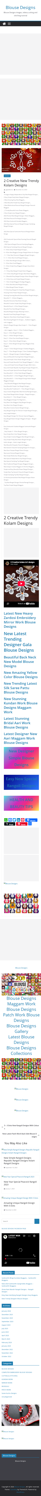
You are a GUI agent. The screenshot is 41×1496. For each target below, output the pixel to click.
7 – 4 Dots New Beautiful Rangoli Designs (16, 284)
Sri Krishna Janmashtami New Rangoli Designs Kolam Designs (19, 479)
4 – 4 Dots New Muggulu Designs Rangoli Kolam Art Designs (21, 252)
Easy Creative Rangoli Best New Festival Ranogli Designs (20, 392)
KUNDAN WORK (7, 1379)
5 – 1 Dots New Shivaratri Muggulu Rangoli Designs (19, 255)
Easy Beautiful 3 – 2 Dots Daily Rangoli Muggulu (18, 373)
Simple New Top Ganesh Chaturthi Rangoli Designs (19, 472)
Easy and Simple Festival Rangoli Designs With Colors (20, 365)
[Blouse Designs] (4, 23)
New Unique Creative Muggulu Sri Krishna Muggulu (19, 467)
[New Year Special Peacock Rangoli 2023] (18, 1177)
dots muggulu (9, 330)
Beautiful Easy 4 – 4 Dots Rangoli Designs (16, 306)
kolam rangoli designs (19, 442)
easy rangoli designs (10, 413)
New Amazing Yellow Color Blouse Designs (21, 674)
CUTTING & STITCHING (9, 1376)
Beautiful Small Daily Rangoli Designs (15, 314)
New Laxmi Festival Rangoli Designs (14, 453)
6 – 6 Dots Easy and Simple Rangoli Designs (17, 279)
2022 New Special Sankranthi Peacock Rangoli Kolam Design (19, 233)
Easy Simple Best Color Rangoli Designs (15, 434)
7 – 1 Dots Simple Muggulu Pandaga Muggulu (17, 282)
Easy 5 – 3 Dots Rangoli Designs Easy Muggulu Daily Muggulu (19, 345)
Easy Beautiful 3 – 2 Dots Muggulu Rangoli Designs (18, 376)
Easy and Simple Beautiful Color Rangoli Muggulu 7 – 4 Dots (21, 362)
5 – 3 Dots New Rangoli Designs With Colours (17, 260)
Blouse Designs (20, 7)
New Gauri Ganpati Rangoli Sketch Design (16, 450)
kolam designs (8, 442)
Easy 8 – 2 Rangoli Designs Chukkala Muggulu (17, 354)
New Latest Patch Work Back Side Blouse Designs (19, 1135)
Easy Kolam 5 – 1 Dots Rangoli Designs (15, 397)
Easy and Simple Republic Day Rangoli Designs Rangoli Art (21, 368)
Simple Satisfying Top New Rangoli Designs (16, 475)
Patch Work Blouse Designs (21, 1017)
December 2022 (7, 1349)
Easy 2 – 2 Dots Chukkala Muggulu (24, 330)
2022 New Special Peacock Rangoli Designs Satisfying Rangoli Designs (19, 225)
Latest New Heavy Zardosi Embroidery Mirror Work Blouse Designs (20, 620)
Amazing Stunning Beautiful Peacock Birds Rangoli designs (21, 295)
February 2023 (7, 1342)
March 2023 (6, 1339)
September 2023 (7, 1321)
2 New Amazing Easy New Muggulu (14, 200)
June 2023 (5, 1332)
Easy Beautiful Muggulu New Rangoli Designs (18, 383)
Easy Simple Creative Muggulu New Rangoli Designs (19, 437)
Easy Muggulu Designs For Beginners (15, 400)
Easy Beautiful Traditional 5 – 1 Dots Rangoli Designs (19, 389)
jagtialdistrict (9, 190)
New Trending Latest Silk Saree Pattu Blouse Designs (20, 687)
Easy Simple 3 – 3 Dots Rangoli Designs (16, 431)
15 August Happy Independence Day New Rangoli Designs (21, 194)
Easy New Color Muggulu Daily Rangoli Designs (17, 402)
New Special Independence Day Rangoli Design (17, 458)
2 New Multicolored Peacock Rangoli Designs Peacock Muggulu (19, 206)
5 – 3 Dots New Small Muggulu (13, 263)
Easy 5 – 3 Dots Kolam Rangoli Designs (15, 341)
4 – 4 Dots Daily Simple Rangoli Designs (15, 250)
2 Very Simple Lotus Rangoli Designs (14, 213)
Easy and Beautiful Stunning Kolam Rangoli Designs (19, 357)
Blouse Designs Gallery (21, 1028)
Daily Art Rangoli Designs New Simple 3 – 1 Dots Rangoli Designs (20, 326)
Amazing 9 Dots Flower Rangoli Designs (15, 293)
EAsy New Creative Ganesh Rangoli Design (16, 408)
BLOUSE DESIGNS (8, 1369)
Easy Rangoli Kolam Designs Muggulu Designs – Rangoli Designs (20, 420)
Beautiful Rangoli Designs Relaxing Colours (16, 311)
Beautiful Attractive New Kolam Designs (15, 301)
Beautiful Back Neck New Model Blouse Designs (20, 661)
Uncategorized (7, 1397)
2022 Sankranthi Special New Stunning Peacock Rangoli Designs (20, 240)
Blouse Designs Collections (21, 1050)
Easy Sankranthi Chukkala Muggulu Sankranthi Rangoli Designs (20, 428)
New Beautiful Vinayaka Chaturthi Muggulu (16, 445)
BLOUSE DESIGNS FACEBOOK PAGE (14, 1229)
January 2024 (6, 1311)
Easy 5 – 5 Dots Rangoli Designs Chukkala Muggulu (19, 349)
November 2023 (7, 1318)
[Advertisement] (20, 54)
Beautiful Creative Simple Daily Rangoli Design (17, 303)
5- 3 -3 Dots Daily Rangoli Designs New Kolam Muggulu (20, 274)
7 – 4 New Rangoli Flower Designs (13, 287)
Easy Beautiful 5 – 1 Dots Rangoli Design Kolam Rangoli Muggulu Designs (20, 380)
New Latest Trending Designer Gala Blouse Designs (19, 642)
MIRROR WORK (7, 1383)
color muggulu (8, 322)
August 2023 (6, 1325)
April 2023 (5, 1335)
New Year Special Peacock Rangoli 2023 (20, 1183)
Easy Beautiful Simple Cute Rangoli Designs (16, 386)
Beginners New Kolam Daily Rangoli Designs (17, 317)
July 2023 (5, 1328)
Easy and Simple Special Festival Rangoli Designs (18, 370)
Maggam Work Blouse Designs (21, 1006)
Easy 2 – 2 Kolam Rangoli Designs (13, 335)
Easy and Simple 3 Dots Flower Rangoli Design (17, 359)
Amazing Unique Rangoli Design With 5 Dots (19, 1204)
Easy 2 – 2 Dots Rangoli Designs (13, 333)
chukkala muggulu (30, 320)
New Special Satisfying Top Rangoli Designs (16, 461)
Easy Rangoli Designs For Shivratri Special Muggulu (19, 416)
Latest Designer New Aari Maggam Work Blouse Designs (20, 738)
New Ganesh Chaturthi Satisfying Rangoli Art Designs (19, 448)
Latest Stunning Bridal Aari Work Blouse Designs (17, 722)
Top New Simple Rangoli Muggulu (13, 485)
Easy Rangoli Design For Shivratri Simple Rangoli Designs (20, 410)
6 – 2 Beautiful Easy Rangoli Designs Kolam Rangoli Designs (21, 276)
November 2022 (7, 1353)
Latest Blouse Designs (21, 1039)
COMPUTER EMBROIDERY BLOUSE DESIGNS (17, 1372)
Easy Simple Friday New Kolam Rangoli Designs (17, 439)
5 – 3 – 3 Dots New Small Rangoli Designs (16, 258)
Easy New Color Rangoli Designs (13, 405)
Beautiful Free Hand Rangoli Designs (14, 309)
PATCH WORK (6, 1390)
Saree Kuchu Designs (9, 1393)
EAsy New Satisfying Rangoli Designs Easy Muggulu (20, 1295)
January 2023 (6, 1346)
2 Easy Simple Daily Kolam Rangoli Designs (16, 197)
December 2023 (7, 1314)
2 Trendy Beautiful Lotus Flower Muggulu (16, 210)
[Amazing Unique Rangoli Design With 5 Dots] (20, 1198)
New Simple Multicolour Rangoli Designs (15, 456)
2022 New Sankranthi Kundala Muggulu (15, 221)
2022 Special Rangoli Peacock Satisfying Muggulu (19, 244)
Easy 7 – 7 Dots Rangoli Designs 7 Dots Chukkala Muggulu (21, 351)
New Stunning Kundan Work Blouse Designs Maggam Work (21, 705)
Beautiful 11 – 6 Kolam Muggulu (13, 298)
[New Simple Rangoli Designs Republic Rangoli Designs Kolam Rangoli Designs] (20, 1150)
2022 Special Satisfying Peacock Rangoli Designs (18, 247)
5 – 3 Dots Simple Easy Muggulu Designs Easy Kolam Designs (19, 267)
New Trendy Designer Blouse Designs (15, 1299)
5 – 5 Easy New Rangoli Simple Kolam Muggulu (18, 271)
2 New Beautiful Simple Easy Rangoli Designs (17, 203)
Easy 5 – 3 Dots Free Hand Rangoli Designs (16, 338)
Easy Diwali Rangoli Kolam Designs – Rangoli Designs (19, 394)
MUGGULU (7, 176)
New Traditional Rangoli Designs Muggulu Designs (18, 464)
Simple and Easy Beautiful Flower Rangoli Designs (18, 469)
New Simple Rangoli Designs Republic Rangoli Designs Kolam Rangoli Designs (19, 1160)
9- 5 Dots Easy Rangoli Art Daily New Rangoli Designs (19, 290)
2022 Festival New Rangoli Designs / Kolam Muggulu (19, 216)
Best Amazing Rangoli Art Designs (14, 320)
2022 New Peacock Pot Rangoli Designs (15, 218)
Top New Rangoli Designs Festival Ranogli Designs (19, 482)
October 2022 (6, 1356)
